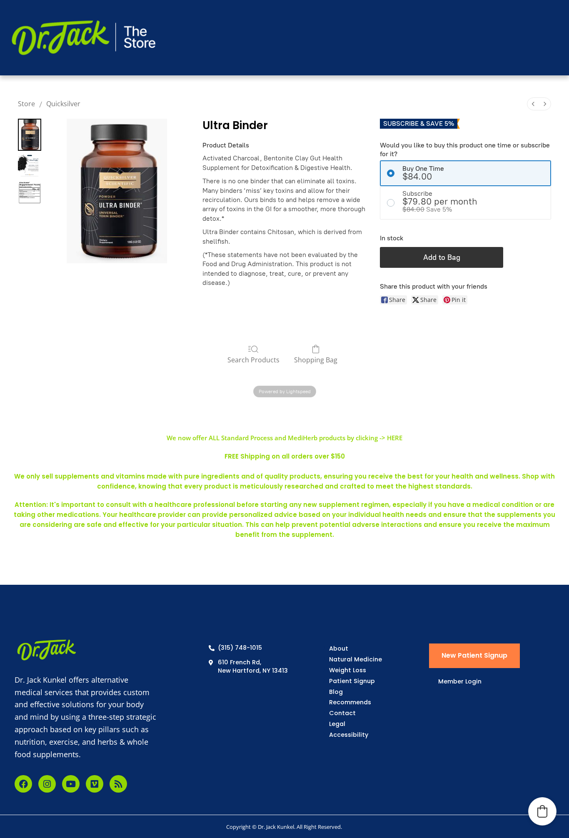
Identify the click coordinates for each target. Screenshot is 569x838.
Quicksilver (63, 103)
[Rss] (118, 784)
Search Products (253, 359)
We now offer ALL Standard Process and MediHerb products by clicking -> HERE (284, 438)
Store (26, 103)
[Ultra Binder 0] (29, 135)
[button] (542, 811)
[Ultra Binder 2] (29, 192)
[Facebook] (23, 784)
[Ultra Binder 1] (29, 165)
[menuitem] (533, 104)
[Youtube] (71, 784)
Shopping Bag (315, 359)
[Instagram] (47, 784)
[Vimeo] (94, 784)
